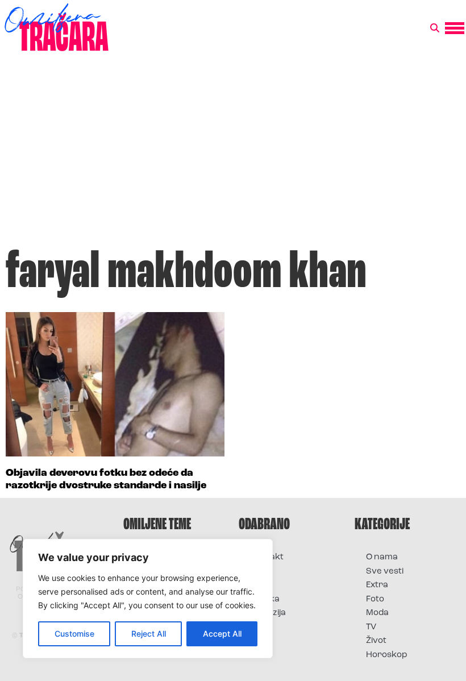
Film (258, 571)
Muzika (265, 599)
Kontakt (267, 557)
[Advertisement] (233, 155)
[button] (435, 28)
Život (376, 641)
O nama (382, 557)
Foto (259, 585)
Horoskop (386, 655)
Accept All (222, 633)
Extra (377, 585)
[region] (148, 598)
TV (371, 627)
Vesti (260, 627)
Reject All (148, 633)
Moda (377, 613)
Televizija (268, 613)
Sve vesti (384, 571)
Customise (74, 633)
